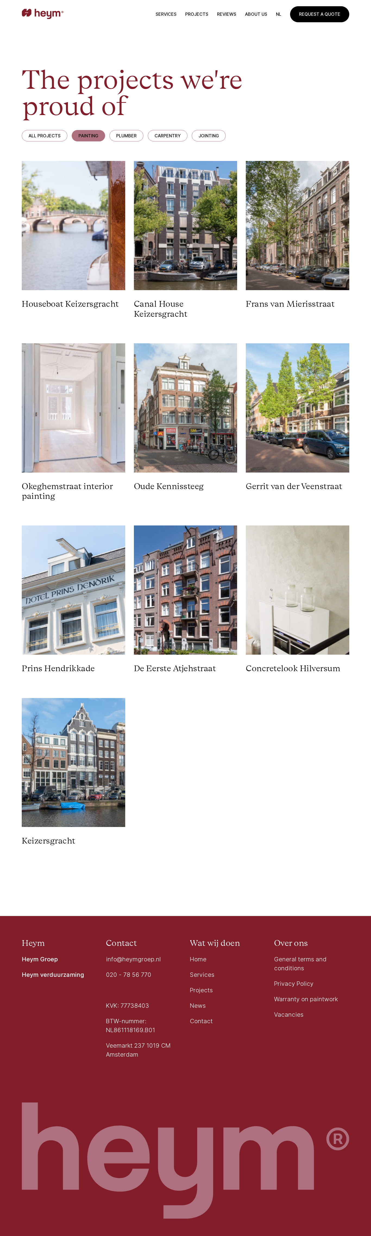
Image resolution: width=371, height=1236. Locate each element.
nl (278, 14)
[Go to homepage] (43, 14)
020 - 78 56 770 (128, 974)
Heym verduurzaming (53, 974)
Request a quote (319, 14)
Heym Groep (40, 959)
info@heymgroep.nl (133, 959)
